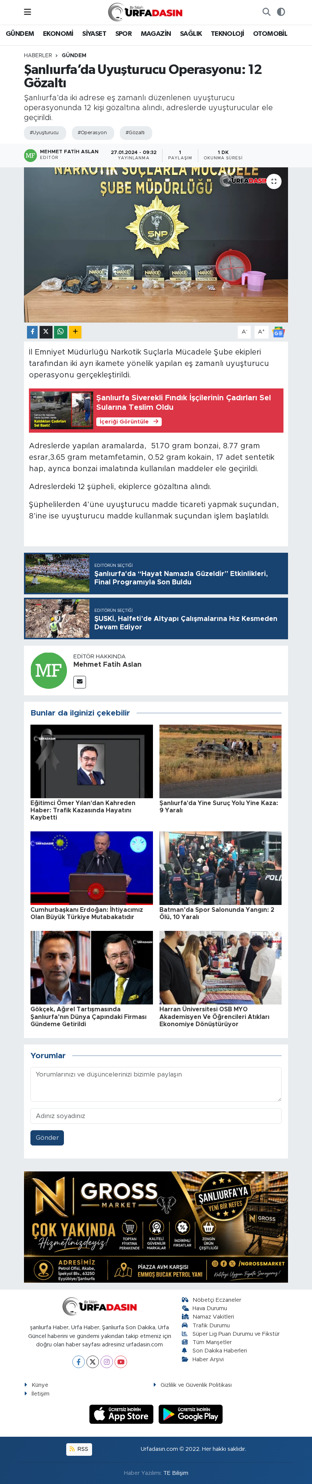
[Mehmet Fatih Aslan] (48, 670)
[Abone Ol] (278, 332)
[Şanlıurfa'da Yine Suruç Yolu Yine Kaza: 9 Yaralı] (220, 761)
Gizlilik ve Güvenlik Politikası (196, 1385)
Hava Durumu (210, 1308)
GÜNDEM (20, 33)
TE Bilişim (175, 1473)
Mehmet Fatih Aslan (107, 664)
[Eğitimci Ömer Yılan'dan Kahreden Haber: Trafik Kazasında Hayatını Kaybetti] (91, 761)
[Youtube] (121, 1362)
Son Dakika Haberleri (220, 1351)
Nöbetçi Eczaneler (217, 1300)
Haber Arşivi (208, 1359)
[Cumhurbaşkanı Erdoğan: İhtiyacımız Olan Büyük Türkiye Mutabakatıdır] (91, 868)
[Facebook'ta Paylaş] (32, 332)
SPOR (123, 33)
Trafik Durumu (211, 1325)
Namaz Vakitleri (213, 1317)
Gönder (47, 1137)
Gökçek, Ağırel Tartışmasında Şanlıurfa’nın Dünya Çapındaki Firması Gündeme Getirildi (88, 1016)
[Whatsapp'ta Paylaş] (60, 332)
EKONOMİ (58, 33)
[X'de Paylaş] (46, 332)
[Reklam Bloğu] (156, 1226)
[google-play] (190, 1413)
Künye (40, 1385)
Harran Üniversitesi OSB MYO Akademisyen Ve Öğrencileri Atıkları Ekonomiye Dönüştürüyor (214, 1016)
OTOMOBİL (270, 33)
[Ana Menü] (27, 12)
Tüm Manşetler (212, 1342)
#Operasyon (92, 132)
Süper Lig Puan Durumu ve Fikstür (236, 1334)
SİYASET (94, 33)
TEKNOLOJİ (227, 33)
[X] (92, 1362)
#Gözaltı (135, 132)
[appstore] (122, 1413)
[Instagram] (106, 1362)
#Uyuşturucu (44, 132)
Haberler (38, 55)
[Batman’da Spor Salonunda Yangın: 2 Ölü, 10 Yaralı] (220, 868)
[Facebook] (78, 1362)
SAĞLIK (191, 33)
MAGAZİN (156, 33)
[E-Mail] (79, 682)
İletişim (40, 1394)
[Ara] (266, 12)
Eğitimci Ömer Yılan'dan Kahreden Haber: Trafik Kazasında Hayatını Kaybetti (82, 810)
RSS (82, 1449)
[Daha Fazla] (75, 332)
